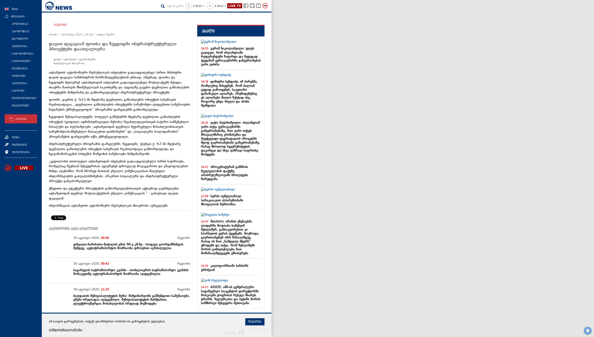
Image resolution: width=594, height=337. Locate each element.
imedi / (55, 35)
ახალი (208, 31)
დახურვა (254, 321)
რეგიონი (60, 25)
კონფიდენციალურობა (65, 330)
